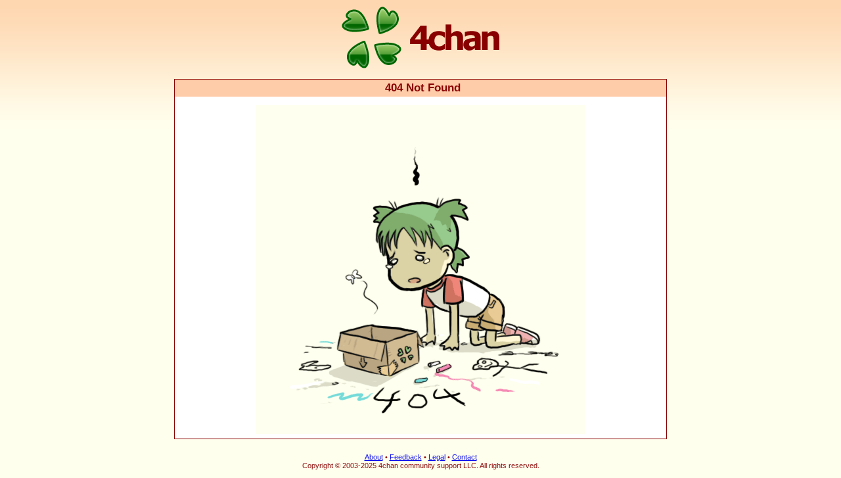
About (374, 457)
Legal (436, 457)
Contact (464, 457)
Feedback (406, 457)
